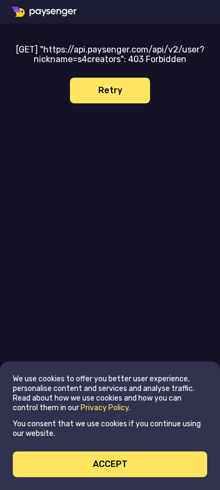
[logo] (45, 11)
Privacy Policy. (105, 407)
